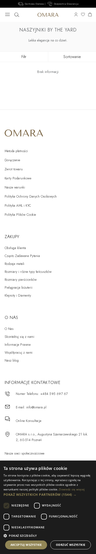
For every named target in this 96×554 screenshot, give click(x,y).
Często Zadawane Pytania (22, 255)
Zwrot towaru (14, 169)
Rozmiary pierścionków (21, 279)
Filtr (23, 56)
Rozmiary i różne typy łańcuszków (28, 271)
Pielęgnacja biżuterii (18, 287)
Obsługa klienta (15, 248)
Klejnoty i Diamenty (18, 295)
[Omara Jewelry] (48, 15)
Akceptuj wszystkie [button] (26, 545)
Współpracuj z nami (19, 352)
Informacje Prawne (18, 344)
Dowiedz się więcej (72, 489)
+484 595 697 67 (54, 393)
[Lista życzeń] (83, 14)
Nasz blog (12, 360)
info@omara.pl (36, 407)
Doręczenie (12, 160)
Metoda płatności (16, 151)
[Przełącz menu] (7, 14)
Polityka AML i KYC (18, 205)
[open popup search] (17, 14)
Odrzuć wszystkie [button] (70, 545)
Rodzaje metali (14, 263)
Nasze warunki (15, 187)
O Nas (9, 328)
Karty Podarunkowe (18, 178)
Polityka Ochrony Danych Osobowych (31, 196)
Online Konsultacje (28, 420)
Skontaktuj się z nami (19, 336)
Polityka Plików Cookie (20, 214)
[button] (48, 494)
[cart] (90, 14)
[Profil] (76, 14)
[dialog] (48, 507)
